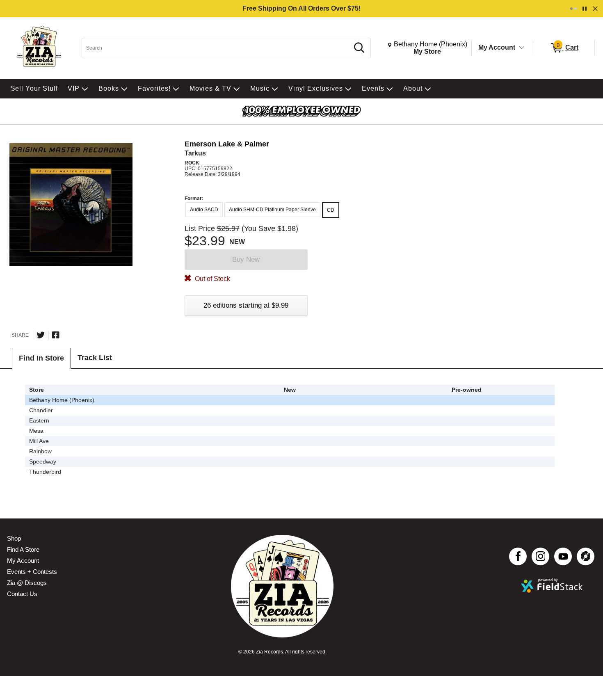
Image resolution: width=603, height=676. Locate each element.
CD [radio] (330, 210)
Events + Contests (32, 571)
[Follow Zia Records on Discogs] (585, 556)
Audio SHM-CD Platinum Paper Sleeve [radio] (272, 209)
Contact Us (22, 593)
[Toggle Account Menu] (522, 48)
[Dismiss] (595, 8)
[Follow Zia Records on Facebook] (518, 556)
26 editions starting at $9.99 (245, 305)
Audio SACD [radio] (204, 209)
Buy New (246, 259)
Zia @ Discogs (27, 582)
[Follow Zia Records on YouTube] (563, 556)
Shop (14, 538)
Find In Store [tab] (41, 358)
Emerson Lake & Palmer (227, 144)
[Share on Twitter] (41, 335)
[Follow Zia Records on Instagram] (540, 556)
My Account (496, 47)
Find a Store (23, 549)
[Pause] (584, 8)
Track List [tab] (95, 358)
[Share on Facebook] (55, 335)
